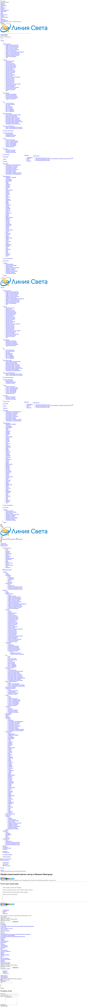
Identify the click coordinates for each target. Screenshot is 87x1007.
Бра (9, 657)
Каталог (7, 592)
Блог (2, 949)
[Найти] (1, 39)
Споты (9, 697)
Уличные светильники (13, 690)
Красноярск (3, 7)
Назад (7, 549)
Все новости (3, 923)
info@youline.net (4, 20)
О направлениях (4, 950)
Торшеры (10, 818)
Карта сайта (3, 981)
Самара (2, 15)
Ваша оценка (3, 996)
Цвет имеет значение (5, 930)
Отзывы (2, 953)
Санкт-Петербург (4, 17)
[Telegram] (14, 879)
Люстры (10, 611)
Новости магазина (6, 920)
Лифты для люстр (12, 595)
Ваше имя (3, 993)
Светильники (11, 644)
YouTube (6, 864)
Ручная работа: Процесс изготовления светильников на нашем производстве (17, 926)
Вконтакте (7, 862)
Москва (2, 9)
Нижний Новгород (10, 558)
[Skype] (12, 879)
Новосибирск (3, 11)
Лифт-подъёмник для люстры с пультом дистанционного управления (16, 934)
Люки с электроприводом (13, 683)
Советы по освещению (5, 951)
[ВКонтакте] (1, 879)
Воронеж (2, 4)
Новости (2, 938)
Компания (8, 833)
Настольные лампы (12, 670)
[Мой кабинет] (1, 525)
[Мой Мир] (5, 879)
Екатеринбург (4, 5)
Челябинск (3, 19)
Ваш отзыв (3, 1004)
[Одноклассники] (3, 879)
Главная (7, 574)
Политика (3, 944)
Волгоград (3, 3)
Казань (2, 6)
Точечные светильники (6, 959)
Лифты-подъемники (5, 954)
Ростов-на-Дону (4, 14)
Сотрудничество (4, 946)
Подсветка (10, 708)
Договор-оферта (4, 945)
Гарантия (3, 939)
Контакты (3, 947)
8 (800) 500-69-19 (4, 34)
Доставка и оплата (5, 941)
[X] (6, 879)
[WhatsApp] (10, 879)
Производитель (11, 733)
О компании (11, 577)
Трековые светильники (16, 652)
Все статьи (3, 933)
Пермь (2, 13)
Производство (11, 585)
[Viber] (8, 879)
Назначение (10, 720)
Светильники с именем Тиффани (8, 935)
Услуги (2, 943)
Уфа (1, 18)
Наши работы (3, 942)
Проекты (2, 952)
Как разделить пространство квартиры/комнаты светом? (13, 936)
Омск (2, 12)
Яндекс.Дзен (7, 865)
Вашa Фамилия (4, 995)
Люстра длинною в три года (7, 928)
